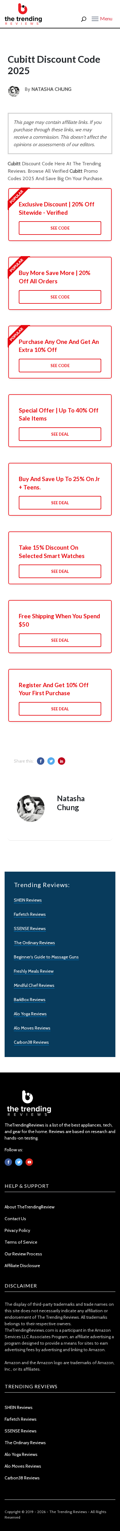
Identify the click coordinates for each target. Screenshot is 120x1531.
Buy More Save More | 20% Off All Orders (54, 277)
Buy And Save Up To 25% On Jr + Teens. (59, 483)
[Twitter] (18, 1162)
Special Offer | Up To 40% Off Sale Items (58, 414)
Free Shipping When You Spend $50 (59, 620)
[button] (102, 18)
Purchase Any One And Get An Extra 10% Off (59, 345)
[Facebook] (8, 1162)
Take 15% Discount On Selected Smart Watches (52, 551)
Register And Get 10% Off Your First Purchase (54, 689)
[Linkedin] (29, 1162)
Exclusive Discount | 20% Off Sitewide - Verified (56, 208)
